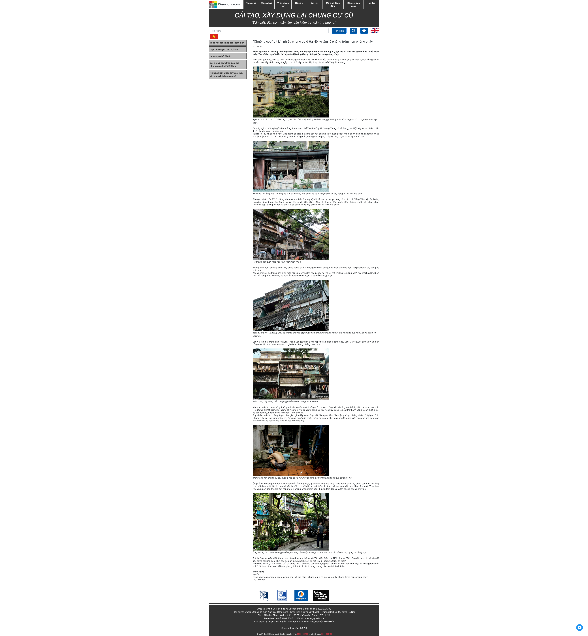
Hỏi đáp (371, 3)
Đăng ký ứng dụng (353, 4)
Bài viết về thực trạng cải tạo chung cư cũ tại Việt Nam (224, 64)
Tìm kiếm (339, 30)
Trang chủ (251, 3)
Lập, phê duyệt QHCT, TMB (224, 49)
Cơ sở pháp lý (266, 4)
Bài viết (314, 3)
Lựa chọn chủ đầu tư (220, 56)
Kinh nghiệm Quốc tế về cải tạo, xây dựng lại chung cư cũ (226, 74)
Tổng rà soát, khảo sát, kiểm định (227, 42)
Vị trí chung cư (283, 4)
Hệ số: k (299, 3)
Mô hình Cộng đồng (333, 4)
